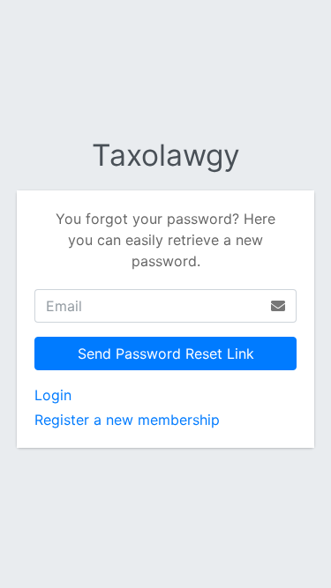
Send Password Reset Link (166, 353)
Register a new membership (127, 419)
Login (52, 395)
